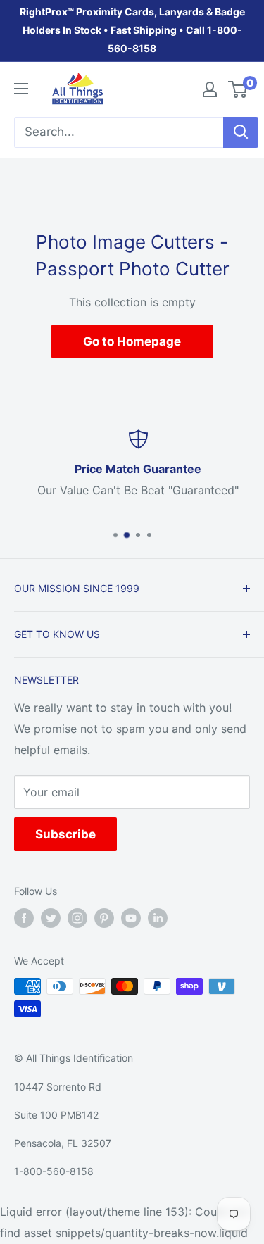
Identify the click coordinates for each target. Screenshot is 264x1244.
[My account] (210, 89)
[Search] (240, 132)
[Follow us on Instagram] (77, 918)
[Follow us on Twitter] (51, 918)
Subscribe (65, 834)
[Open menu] (21, 88)
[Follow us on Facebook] (24, 918)
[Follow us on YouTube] (131, 918)
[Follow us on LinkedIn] (158, 918)
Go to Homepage (132, 341)
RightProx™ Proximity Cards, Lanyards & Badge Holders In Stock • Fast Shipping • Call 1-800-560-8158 (132, 30)
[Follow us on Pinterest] (104, 918)
